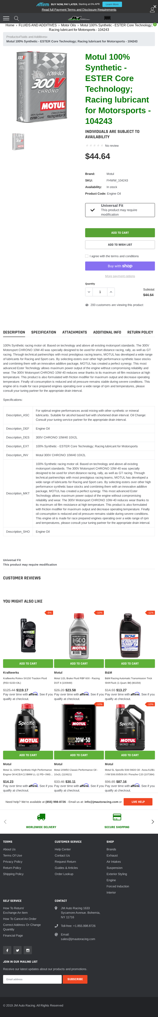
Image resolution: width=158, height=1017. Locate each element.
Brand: (90, 174)
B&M (108, 672)
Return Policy (12, 867)
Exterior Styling (117, 874)
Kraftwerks (11, 672)
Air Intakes (114, 861)
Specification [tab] (43, 332)
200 (93, 305)
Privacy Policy (12, 861)
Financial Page (13, 935)
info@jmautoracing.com (101, 801)
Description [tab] (14, 332)
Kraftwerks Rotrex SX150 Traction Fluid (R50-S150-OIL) (25, 680)
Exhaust (112, 855)
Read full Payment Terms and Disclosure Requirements (79, 9)
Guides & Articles (66, 867)
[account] (152, 10)
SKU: (89, 180)
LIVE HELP (138, 802)
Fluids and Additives (33, 36)
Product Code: (95, 193)
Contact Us (62, 855)
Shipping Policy (13, 874)
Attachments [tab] (74, 332)
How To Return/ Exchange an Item (15, 910)
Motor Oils (68, 25)
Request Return (65, 861)
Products (12, 36)
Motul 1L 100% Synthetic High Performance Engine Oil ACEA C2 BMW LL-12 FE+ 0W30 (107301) (27, 772)
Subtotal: (149, 289)
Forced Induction (118, 886)
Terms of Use (12, 855)
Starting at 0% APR (85, 4)
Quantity (90, 283)
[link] (18, 142)
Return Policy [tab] (140, 332)
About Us (9, 849)
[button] (129, 18)
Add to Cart (28, 663)
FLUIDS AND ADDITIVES (38, 25)
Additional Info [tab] (107, 332)
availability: (93, 187)
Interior (111, 892)
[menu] (6, 18)
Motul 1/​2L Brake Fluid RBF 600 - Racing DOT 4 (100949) (77, 680)
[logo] (79, 18)
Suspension (114, 867)
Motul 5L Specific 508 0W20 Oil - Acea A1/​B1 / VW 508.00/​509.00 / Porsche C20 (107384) (130, 772)
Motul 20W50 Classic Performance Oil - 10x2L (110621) (76, 772)
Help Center (63, 849)
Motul (110, 174)
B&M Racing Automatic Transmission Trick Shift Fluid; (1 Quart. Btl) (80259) (128, 680)
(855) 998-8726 (55, 801)
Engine (111, 880)
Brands (111, 849)
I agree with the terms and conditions (114, 256)
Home (10, 25)
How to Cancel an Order (19, 919)
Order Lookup (64, 874)
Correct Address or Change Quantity (22, 927)
